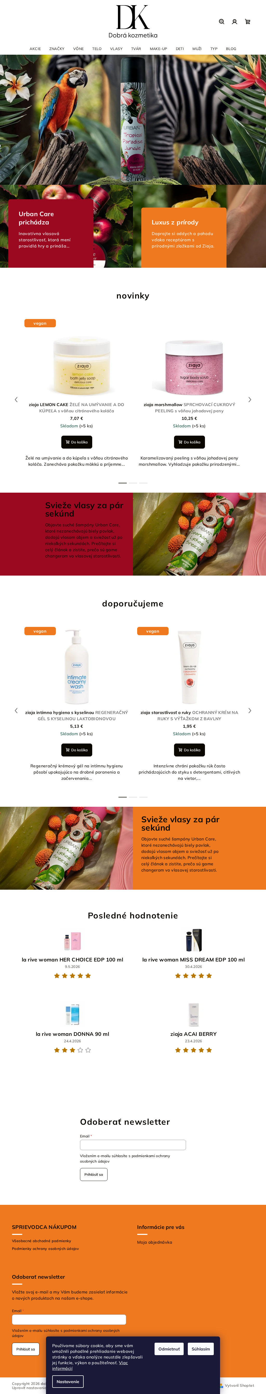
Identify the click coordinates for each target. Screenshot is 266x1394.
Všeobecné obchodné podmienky (41, 1241)
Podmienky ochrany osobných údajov (45, 1248)
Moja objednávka (154, 1242)
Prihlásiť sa (93, 1174)
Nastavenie (68, 1381)
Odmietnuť (169, 1348)
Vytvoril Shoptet (239, 1385)
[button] (13, 120)
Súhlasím (201, 1348)
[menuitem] (35, 49)
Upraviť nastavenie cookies (36, 1387)
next (250, 399)
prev (16, 399)
